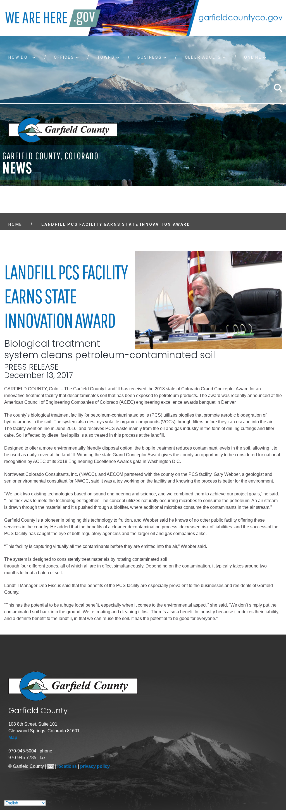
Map (12, 737)
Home (15, 224)
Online (253, 57)
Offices (64, 57)
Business (149, 57)
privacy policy (95, 766)
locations (67, 766)
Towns (106, 57)
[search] (278, 88)
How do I (19, 57)
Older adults (203, 57)
